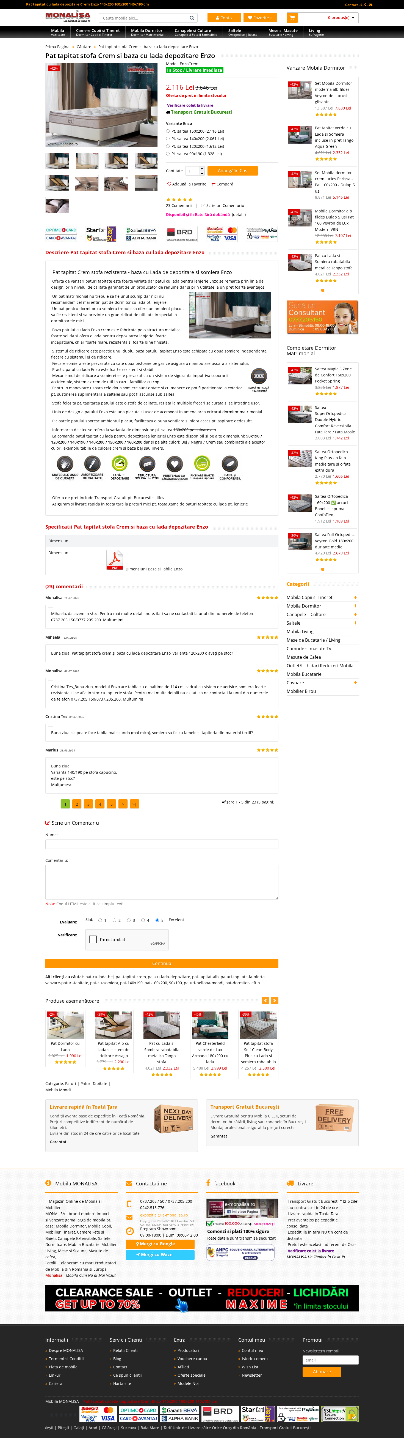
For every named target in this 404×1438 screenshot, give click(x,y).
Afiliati (183, 1366)
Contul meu (252, 1350)
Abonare (322, 1372)
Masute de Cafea (304, 657)
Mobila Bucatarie (304, 674)
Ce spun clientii (127, 1375)
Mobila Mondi (58, 1089)
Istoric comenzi (256, 1358)
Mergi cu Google (157, 1244)
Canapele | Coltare (306, 614)
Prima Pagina (57, 46)
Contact (120, 1366)
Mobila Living (300, 631)
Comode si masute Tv (309, 649)
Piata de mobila (63, 1366)
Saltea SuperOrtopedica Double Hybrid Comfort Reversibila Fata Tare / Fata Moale (335, 420)
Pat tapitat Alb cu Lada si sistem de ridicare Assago (113, 1049)
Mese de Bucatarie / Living (314, 640)
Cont (224, 17)
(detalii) (239, 214)
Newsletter (252, 1375)
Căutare (84, 46)
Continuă (161, 963)
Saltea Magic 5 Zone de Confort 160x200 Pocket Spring (333, 375)
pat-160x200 (156, 982)
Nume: (51, 834)
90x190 (175, 982)
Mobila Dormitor (304, 606)
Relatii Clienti (125, 1350)
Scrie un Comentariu (224, 205)
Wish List (250, 1366)
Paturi (70, 1083)
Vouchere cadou (192, 1358)
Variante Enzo (179, 123)
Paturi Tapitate (94, 1083)
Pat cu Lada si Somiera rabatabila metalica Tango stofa (334, 261)
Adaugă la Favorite (188, 184)
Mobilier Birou (301, 691)
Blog (117, 1358)
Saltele (293, 623)
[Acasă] (68, 20)
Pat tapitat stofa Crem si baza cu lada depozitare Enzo (148, 46)
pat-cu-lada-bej (99, 976)
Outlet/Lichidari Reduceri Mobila (320, 666)
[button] (202, 168)
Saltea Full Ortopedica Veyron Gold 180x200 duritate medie (335, 540)
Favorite (261, 17)
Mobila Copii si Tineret (310, 597)
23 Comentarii (179, 205)
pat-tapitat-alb (205, 976)
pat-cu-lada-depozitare (169, 976)
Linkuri (55, 1375)
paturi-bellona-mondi (203, 982)
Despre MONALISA (66, 1350)
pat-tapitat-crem (131, 976)
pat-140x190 (131, 982)
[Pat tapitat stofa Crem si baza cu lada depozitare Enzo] (101, 105)
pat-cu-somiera (104, 982)
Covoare (295, 683)
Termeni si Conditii (66, 1358)
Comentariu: (56, 860)
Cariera (55, 1383)
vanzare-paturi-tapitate (66, 982)
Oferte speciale (192, 1375)
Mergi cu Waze (156, 1254)
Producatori (188, 1350)
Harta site (122, 1383)
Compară (224, 184)
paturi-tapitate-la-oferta (243, 976)
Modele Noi (188, 1383)
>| (134, 804)
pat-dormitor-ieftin (242, 982)
